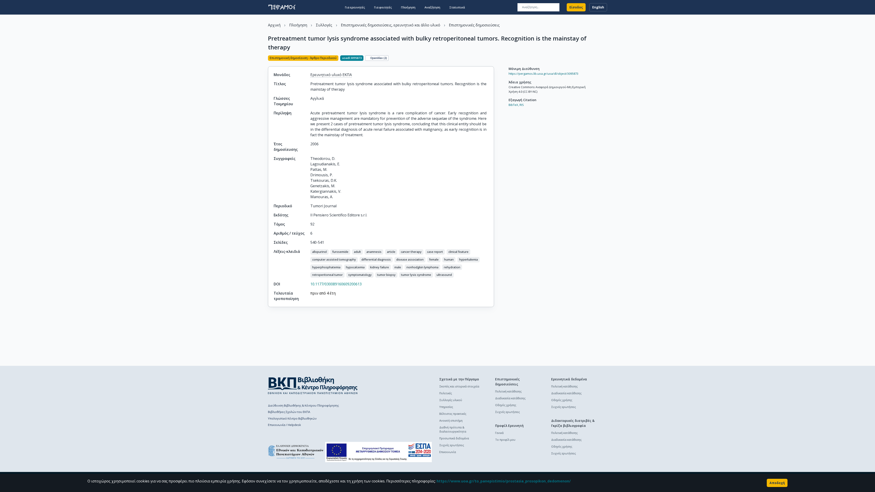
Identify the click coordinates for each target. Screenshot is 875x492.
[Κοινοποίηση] (492, 58)
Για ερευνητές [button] (355, 7)
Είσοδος (576, 7)
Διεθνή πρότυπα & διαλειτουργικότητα (452, 429)
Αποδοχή (777, 483)
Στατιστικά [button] (457, 7)
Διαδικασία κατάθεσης (510, 398)
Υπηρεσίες (446, 407)
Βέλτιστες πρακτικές (452, 414)
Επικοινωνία (447, 452)
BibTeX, (514, 105)
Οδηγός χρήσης (505, 405)
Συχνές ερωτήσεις (451, 445)
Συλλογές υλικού (450, 400)
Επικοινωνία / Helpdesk (284, 425)
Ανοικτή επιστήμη (451, 421)
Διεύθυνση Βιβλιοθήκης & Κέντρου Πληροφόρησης (303, 405)
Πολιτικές (445, 393)
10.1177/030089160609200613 (336, 284)
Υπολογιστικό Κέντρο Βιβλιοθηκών (292, 418)
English (598, 7)
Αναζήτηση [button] (432, 7)
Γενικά (499, 433)
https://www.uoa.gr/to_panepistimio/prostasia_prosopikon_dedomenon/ (504, 481)
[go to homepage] (282, 7)
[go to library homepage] (313, 385)
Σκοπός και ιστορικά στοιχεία (459, 386)
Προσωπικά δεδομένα (454, 438)
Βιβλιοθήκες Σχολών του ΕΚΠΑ (289, 412)
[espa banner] (378, 452)
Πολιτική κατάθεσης (508, 391)
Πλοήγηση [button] (408, 7)
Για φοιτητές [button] (383, 7)
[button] (319, 252)
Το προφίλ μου (505, 440)
